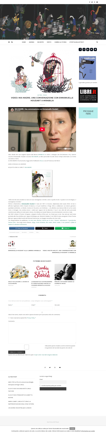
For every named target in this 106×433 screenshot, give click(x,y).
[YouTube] (87, 49)
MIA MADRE (34, 156)
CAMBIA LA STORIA (60, 42)
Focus (45, 95)
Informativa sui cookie (88, 431)
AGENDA (31, 42)
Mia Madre (24, 232)
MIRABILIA (41, 154)
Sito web (57, 305)
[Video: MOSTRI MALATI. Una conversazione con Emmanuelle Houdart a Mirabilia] (73, 243)
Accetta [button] (72, 428)
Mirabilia (31, 232)
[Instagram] (84, 49)
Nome (10, 305)
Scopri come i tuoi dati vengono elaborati (45, 355)
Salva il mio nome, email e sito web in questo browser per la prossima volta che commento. (34, 314)
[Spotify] (95, 49)
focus (41, 161)
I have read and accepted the (23, 318)
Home (24, 42)
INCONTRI (40, 42)
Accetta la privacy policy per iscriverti (51, 385)
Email (33, 305)
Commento (11, 321)
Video (37, 232)
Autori (40, 95)
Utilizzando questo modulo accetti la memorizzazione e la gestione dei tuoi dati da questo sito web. (60, 347)
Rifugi (33, 222)
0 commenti (73, 236)
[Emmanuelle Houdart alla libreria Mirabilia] (11, 243)
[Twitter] (91, 49)
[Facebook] (80, 49)
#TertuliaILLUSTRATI (77, 42)
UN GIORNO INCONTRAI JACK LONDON (19, 408)
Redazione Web (14, 236)
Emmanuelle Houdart (14, 232)
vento (49, 42)
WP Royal (56, 422)
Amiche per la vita (47, 220)
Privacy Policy (31, 318)
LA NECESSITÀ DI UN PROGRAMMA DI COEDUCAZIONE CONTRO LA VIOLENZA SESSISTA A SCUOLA (41, 283)
